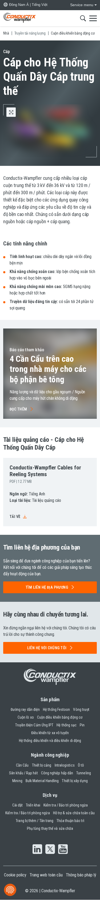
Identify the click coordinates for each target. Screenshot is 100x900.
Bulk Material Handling (42, 781)
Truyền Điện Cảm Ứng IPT (34, 725)
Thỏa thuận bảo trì (70, 821)
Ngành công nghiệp (50, 755)
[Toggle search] (83, 18)
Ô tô (81, 765)
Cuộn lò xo (26, 717)
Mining (17, 781)
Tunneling (83, 773)
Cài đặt (17, 805)
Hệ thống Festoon (56, 709)
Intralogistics (65, 765)
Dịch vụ (50, 795)
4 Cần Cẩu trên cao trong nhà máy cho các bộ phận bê (48, 369)
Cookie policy (15, 874)
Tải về (15, 516)
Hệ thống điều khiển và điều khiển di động (50, 740)
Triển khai (33, 805)
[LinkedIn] (37, 849)
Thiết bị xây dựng (74, 781)
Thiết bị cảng (41, 765)
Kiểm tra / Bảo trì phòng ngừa (65, 805)
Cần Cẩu (22, 765)
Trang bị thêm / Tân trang (34, 821)
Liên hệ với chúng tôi (47, 648)
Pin (82, 725)
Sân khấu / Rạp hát (23, 773)
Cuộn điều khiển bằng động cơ (59, 717)
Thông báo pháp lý (81, 874)
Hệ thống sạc (67, 725)
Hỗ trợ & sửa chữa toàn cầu (74, 813)
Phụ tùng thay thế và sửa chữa (50, 828)
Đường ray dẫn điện (25, 709)
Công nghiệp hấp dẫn (57, 773)
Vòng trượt (81, 709)
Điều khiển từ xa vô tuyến (50, 733)
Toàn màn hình (15, 112)
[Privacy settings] (10, 890)
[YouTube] (63, 849)
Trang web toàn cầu (46, 874)
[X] (50, 849)
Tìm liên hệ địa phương (47, 587)
